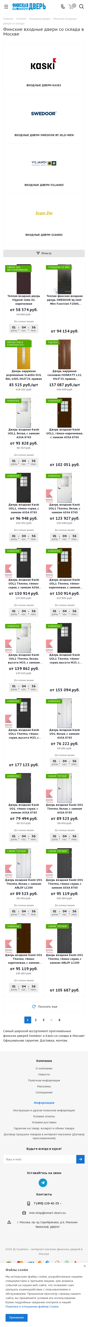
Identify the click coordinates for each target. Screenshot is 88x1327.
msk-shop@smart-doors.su (47, 1213)
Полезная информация (44, 1080)
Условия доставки (44, 1122)
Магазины (44, 1086)
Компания (44, 1061)
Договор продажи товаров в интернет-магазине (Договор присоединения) (44, 1136)
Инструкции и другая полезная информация (44, 1110)
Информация (44, 1103)
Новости (44, 1074)
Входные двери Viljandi (44, 185)
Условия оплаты (44, 1116)
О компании (44, 1068)
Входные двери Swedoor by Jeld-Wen (44, 135)
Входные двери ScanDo (44, 235)
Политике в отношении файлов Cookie (32, 1306)
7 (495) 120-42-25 (46, 1203)
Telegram (43, 1183)
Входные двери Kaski (43, 85)
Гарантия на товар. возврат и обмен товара (44, 1128)
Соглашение (44, 1092)
